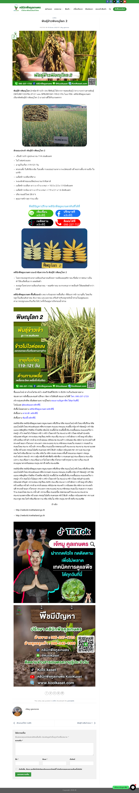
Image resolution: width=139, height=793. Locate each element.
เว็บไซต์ (72, 759)
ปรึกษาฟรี (69, 211)
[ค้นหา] (110, 9)
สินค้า (67, 9)
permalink (70, 701)
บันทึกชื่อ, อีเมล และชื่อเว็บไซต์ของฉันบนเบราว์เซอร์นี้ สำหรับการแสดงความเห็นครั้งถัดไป (50, 769)
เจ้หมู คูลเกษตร (64, 27)
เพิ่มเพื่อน (41, 211)
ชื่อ (16, 759)
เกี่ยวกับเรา (78, 9)
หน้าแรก (48, 9)
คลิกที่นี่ (40, 215)
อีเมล (44, 759)
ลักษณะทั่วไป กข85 (23, 723)
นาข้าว (54, 18)
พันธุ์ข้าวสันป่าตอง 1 (85, 723)
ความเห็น (19, 740)
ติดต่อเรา (89, 9)
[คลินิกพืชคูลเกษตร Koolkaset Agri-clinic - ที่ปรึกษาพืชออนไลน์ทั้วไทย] (27, 9)
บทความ (57, 9)
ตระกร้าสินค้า (100, 9)
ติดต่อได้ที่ (69, 221)
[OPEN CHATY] (133, 787)
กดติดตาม (42, 221)
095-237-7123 (72, 224)
